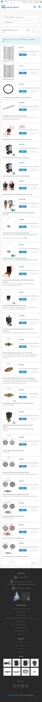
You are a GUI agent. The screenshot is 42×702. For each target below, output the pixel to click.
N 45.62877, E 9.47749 (23, 588)
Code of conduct (21, 621)
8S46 (19, 234)
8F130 (32, 234)
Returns (21, 634)
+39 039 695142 (23, 577)
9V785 (28, 234)
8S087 (25, 234)
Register (36, 2)
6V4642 (12, 405)
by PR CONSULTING (33, 697)
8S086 (21, 234)
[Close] (38, 39)
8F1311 (36, 234)
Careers (24, 2)
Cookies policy (21, 628)
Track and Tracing (21, 645)
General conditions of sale (21, 609)
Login (30, 2)
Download (21, 649)
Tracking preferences (21, 631)
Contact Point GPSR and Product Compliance (21, 618)
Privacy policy (21, 625)
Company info (21, 615)
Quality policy (21, 612)
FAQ (21, 642)
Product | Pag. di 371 (9, 31)
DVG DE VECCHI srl (14, 695)
